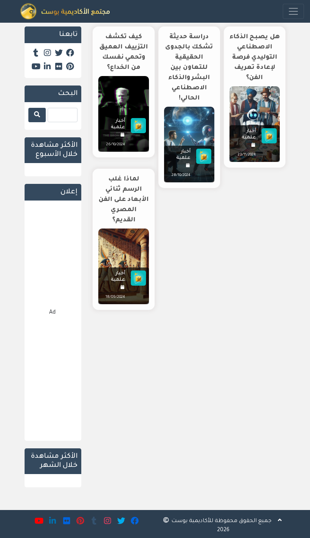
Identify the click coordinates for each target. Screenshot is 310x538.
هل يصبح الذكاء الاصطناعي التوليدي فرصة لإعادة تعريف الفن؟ (254, 57)
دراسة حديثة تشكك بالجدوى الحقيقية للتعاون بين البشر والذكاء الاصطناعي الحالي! (189, 68)
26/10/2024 (115, 145)
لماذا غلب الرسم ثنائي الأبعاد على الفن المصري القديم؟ (124, 200)
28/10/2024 (181, 175)
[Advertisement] (189, 380)
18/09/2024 (115, 297)
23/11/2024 (247, 155)
